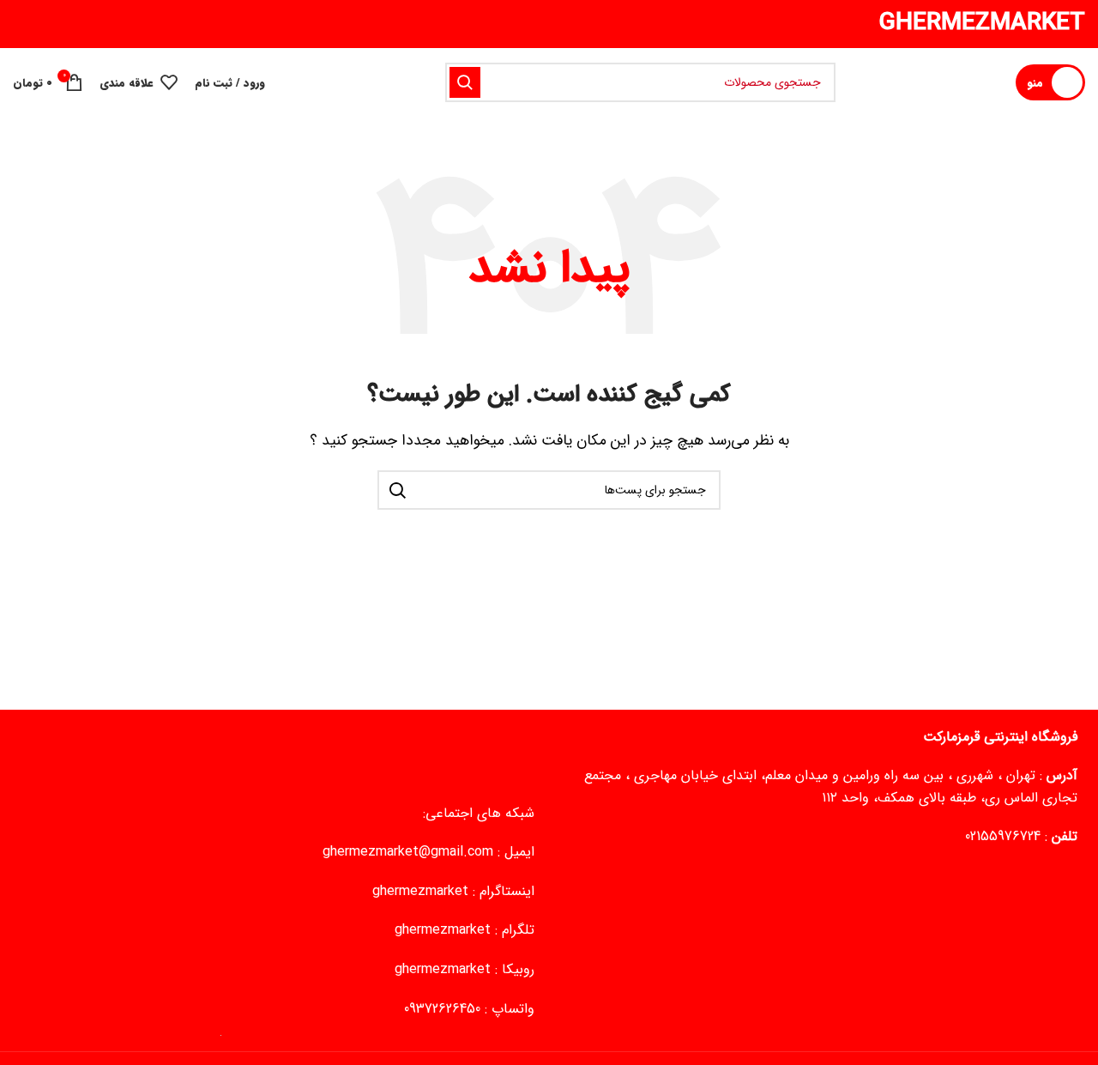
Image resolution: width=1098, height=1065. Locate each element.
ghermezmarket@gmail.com (408, 851)
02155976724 (1003, 836)
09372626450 (442, 1009)
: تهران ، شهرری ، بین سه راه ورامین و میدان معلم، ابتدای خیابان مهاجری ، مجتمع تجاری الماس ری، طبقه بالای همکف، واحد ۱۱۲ (830, 786)
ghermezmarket (420, 891)
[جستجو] (464, 82)
